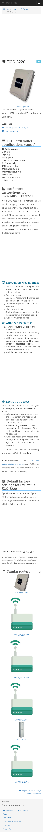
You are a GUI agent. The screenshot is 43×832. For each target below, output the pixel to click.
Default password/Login (16, 127)
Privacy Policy (8, 829)
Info (15, 9)
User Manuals (11, 131)
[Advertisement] (21, 38)
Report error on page (31, 791)
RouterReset (10, 3)
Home (6, 9)
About (5, 814)
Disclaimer (7, 825)
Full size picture (22, 107)
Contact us (7, 818)
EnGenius (25, 9)
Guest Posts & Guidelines (12, 821)
